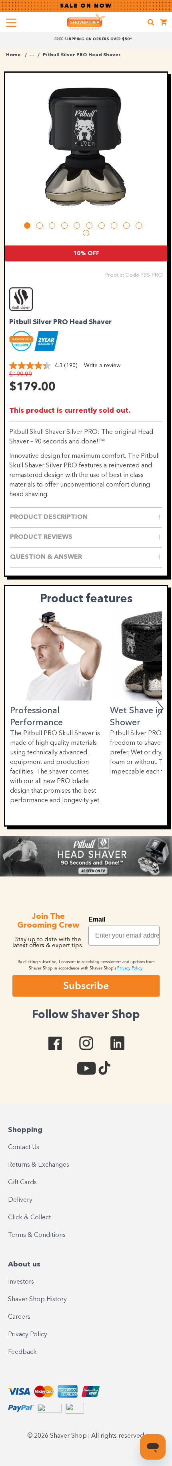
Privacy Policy (27, 1334)
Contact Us (23, 1147)
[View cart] (164, 23)
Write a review (102, 365)
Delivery (20, 1200)
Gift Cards (22, 1182)
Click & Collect (29, 1218)
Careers (19, 1317)
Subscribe (86, 985)
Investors (21, 1282)
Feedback (22, 1352)
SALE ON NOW (86, 6)
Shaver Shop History (37, 1299)
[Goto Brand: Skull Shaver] (31, 309)
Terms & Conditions (37, 1235)
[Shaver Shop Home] (86, 22)
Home (13, 55)
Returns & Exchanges (38, 1165)
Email (96, 919)
